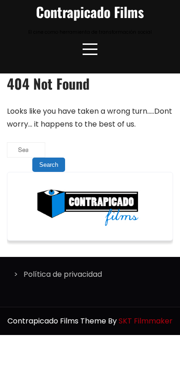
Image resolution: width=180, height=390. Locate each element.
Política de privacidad (63, 274)
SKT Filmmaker (146, 321)
